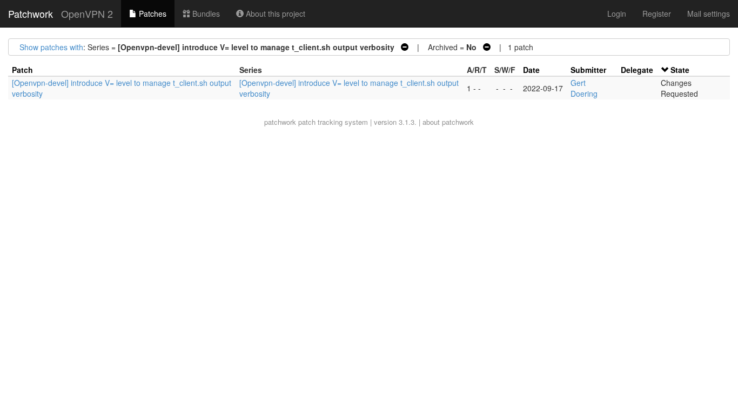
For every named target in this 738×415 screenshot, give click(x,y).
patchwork (280, 122)
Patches (151, 13)
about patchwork (448, 122)
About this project (274, 13)
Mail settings (708, 13)
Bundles (205, 13)
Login (616, 13)
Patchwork (30, 13)
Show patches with (51, 47)
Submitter (588, 69)
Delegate (637, 69)
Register (656, 13)
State (679, 69)
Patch (22, 69)
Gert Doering (584, 88)
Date (531, 69)
